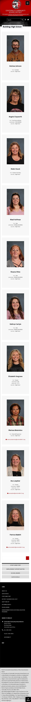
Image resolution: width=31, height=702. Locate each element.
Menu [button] (28, 700)
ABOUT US (4, 591)
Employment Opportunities (15, 569)
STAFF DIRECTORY (6, 596)
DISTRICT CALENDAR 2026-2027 (10, 599)
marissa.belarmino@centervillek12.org (16, 439)
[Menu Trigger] (27, 3)
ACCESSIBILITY (7, 637)
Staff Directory (15, 565)
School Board (15, 573)
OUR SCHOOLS (5, 594)
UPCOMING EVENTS (6, 604)
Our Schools (15, 577)
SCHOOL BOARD (5, 607)
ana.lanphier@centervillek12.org (16, 493)
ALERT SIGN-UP (5, 602)
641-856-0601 (8, 630)
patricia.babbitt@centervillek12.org (15, 547)
